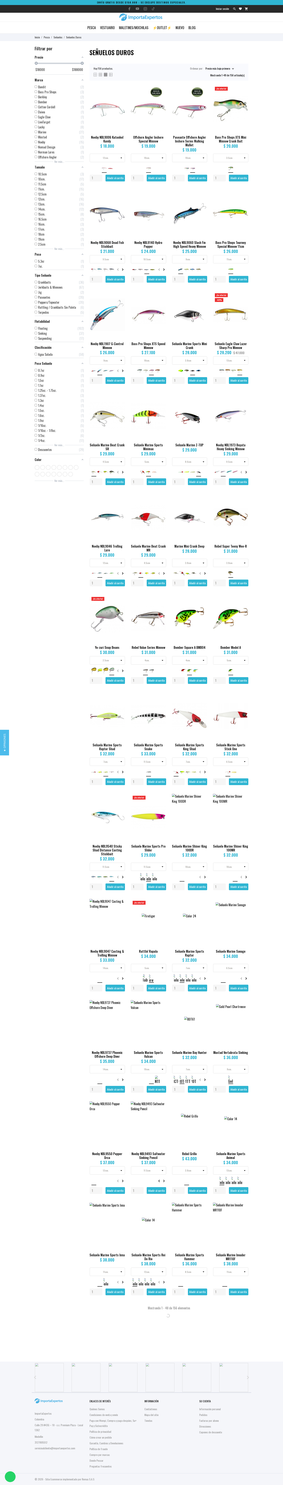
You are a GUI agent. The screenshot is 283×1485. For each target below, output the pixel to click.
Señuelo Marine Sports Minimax (148, 447)
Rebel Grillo (189, 1154)
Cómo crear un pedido (101, 1437)
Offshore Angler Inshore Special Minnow (148, 139)
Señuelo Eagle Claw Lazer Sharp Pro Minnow (231, 346)
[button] (4, 742)
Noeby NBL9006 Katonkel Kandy (107, 139)
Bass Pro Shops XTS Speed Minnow (148, 346)
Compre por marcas (100, 1455)
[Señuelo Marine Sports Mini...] (202, 303)
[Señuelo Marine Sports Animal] (243, 1113)
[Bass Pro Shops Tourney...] (243, 202)
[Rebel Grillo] (202, 1113)
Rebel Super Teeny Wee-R (230, 546)
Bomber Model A (230, 647)
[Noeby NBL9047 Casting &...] (120, 911)
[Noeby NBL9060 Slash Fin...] (202, 202)
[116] (70, 474)
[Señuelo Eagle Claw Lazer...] (243, 303)
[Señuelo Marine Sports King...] (202, 705)
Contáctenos (150, 1409)
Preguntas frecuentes (101, 1466)
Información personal (210, 1409)
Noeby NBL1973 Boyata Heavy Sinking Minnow (230, 447)
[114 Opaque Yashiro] (59, 474)
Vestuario (107, 27)
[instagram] (145, 8)
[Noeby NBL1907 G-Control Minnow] (120, 303)
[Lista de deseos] (240, 9)
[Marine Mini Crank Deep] (202, 506)
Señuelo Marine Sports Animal (230, 1156)
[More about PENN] (86, 1377)
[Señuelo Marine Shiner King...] (202, 806)
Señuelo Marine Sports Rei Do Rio (148, 1257)
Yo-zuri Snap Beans (107, 647)
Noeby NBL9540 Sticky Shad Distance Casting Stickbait (107, 850)
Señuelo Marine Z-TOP (189, 445)
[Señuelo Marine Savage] (243, 911)
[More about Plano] (160, 1377)
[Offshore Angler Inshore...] (161, 97)
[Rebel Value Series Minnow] (161, 607)
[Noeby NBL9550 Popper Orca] (120, 1113)
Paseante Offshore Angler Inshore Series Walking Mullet (189, 141)
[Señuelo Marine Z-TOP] (202, 405)
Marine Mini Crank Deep (189, 546)
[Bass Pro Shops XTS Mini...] (243, 97)
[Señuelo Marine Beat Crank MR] (161, 506)
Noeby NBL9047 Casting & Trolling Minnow (107, 953)
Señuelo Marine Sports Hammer (189, 1257)
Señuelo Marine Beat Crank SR (107, 447)
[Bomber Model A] (243, 607)
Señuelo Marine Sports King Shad (189, 747)
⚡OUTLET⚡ (162, 27)
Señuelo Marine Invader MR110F (230, 1257)
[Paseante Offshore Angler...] (202, 97)
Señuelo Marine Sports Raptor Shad (107, 747)
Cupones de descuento (210, 1432)
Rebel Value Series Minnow (148, 647)
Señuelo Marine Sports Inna (107, 1255)
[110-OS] (48, 474)
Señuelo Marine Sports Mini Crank (189, 346)
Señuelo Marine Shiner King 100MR (230, 848)
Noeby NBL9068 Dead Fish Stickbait (107, 244)
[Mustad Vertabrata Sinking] (243, 1012)
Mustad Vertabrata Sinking (230, 1052)
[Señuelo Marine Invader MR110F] (243, 1215)
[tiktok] (153, 8)
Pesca (91, 27)
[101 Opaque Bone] (42, 467)
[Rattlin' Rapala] (161, 911)
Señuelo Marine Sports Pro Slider (148, 848)
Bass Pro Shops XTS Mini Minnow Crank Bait (230, 139)
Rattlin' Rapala (148, 951)
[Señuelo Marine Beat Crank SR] (120, 405)
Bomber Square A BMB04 (189, 647)
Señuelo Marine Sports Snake (148, 747)
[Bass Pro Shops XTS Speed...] (161, 303)
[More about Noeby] (196, 1377)
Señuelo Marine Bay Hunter (189, 1052)
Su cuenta (205, 1401)
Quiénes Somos (97, 1409)
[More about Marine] (123, 1377)
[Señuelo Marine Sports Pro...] (161, 806)
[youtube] (137, 9)
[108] (70, 467)
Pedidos (203, 1415)
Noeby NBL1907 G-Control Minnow (107, 346)
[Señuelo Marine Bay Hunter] (202, 1012)
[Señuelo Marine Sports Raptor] (202, 911)
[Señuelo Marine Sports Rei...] (161, 1215)
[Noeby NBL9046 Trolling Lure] (120, 506)
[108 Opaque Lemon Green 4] (76, 467)
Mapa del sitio (151, 1415)
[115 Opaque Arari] (65, 474)
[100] (37, 467)
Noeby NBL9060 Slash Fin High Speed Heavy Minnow (189, 244)
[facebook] (129, 8)
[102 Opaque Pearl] (48, 467)
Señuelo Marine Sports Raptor (189, 953)
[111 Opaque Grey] (53, 474)
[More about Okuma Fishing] (49, 1377)
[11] (42, 474)
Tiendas (148, 1420)
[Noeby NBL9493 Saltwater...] (161, 1113)
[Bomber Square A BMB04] (202, 607)
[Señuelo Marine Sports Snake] (161, 705)
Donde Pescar (96, 1460)
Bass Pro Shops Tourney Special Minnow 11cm (230, 244)
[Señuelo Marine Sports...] (120, 705)
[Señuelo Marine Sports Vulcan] (161, 1012)
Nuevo (180, 27)
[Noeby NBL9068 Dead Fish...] (120, 202)
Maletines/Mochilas (133, 27)
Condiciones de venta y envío (104, 1415)
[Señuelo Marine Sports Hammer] (202, 1215)
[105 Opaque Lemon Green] (65, 467)
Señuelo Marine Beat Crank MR (148, 548)
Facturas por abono (209, 1420)
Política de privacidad (100, 1431)
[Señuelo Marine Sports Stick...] (243, 705)
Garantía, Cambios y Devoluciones (106, 1443)
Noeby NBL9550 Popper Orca (107, 1156)
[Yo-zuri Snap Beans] (120, 607)
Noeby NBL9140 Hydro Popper (148, 244)
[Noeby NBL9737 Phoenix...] (120, 1012)
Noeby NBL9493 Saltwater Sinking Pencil (148, 1156)
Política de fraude (99, 1449)
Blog (192, 27)
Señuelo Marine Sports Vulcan (148, 1054)
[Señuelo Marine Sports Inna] (120, 1215)
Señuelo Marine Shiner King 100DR (189, 848)
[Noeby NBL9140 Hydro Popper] (161, 202)
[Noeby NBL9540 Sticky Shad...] (120, 806)
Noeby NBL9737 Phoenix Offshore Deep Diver (107, 1054)
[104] (59, 467)
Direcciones (205, 1426)
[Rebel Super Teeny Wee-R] (243, 506)
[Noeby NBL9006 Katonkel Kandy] (120, 97)
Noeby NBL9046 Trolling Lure (107, 548)
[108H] (37, 474)
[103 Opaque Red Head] (53, 467)
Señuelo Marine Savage (230, 951)
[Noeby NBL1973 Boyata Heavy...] (243, 405)
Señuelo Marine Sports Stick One (230, 747)
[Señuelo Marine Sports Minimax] (161, 405)
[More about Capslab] (233, 1377)
